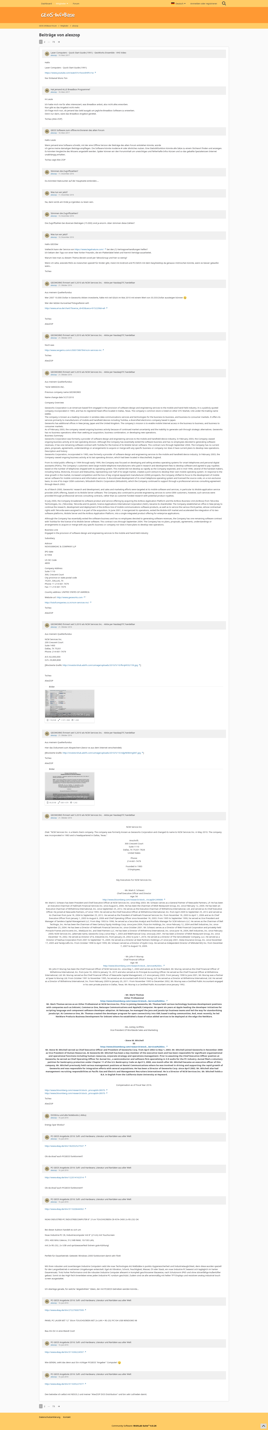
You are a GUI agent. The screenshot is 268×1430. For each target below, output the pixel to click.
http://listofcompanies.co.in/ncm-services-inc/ (67, 602)
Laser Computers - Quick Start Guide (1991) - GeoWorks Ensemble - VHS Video (88, 52)
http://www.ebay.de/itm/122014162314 (64, 1177)
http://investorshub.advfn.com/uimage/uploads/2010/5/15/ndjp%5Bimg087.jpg (102, 752)
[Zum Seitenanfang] (263, 1426)
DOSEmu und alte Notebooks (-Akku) (68, 1115)
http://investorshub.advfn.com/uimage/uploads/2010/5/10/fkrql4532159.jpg (100, 665)
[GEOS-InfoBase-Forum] (134, 15)
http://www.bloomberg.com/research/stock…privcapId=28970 (75, 1090)
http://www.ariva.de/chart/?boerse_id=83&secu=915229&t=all (75, 308)
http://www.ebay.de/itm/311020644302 (64, 1209)
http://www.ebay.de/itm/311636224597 (64, 1352)
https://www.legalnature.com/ (89, 249)
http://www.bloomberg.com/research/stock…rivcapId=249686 (133, 899)
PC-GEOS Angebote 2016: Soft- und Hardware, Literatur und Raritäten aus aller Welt (91, 1136)
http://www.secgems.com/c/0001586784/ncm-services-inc (73, 350)
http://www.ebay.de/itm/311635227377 (64, 1383)
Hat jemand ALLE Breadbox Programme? (70, 89)
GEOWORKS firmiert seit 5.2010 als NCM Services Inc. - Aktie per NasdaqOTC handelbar (93, 282)
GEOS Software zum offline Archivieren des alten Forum (77, 130)
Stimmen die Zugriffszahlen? (64, 171)
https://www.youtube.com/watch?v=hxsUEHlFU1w (69, 72)
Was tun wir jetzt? (59, 192)
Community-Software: (134, 1425)
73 (53, 41)
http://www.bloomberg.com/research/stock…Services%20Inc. (132, 965)
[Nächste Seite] (58, 42)
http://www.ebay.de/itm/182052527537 (64, 1146)
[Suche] (224, 3)
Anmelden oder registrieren (203, 3)
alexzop (54, 55)
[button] (178, 3)
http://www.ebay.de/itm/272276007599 (64, 1310)
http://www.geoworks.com (70, 597)
